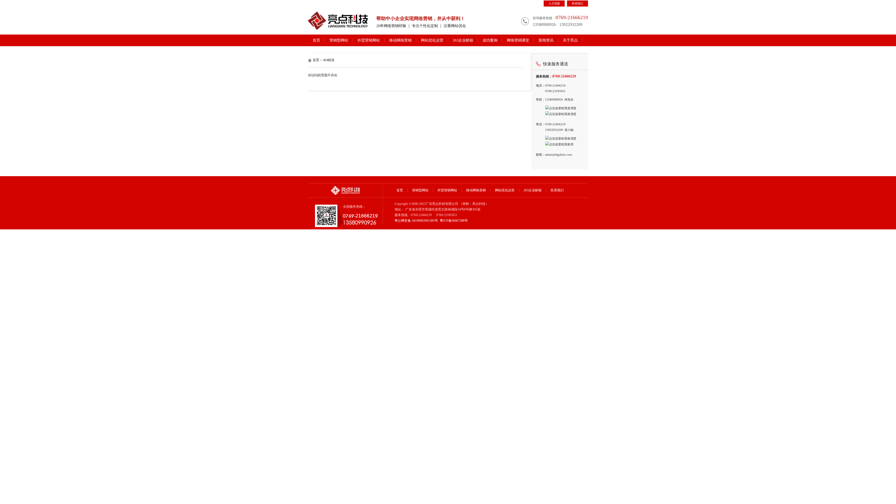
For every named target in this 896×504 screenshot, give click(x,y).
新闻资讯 (546, 40)
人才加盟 (554, 3)
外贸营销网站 (368, 40)
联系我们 (577, 3)
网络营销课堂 (518, 40)
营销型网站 (338, 40)
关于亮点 (570, 40)
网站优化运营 (432, 40)
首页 (316, 40)
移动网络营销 (400, 40)
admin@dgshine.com (558, 154)
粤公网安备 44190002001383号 (416, 220)
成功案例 (490, 40)
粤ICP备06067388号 (454, 220)
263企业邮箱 (463, 40)
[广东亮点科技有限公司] (338, 21)
